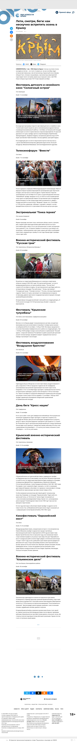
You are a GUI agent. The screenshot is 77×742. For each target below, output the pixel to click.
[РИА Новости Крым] (25, 15)
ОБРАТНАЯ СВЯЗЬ (49, 709)
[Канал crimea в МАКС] (50, 693)
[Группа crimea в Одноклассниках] (44, 693)
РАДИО (32, 709)
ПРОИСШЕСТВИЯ (42, 704)
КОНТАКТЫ (39, 709)
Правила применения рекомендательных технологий (13, 732)
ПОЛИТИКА (28, 704)
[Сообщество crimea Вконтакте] (32, 693)
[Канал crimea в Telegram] (27, 693)
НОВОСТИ (17, 709)
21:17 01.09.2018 (19, 31)
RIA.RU (57, 709)
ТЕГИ (61, 709)
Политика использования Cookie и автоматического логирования (11, 725)
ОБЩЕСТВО (34, 704)
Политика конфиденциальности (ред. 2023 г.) (13, 728)
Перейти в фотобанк (37, 60)
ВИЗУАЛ (50, 704)
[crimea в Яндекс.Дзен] (38, 693)
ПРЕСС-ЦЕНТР (25, 709)
